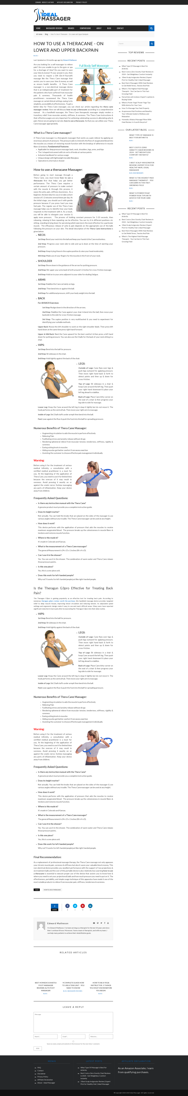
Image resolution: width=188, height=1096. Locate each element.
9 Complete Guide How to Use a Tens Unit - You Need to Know (73, 985)
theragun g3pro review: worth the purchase (58, 601)
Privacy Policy (81, 2)
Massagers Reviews (54, 28)
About (99, 28)
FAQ (39, 1067)
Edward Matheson (70, 60)
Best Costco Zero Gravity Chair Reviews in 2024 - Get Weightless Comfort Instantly (96, 1075)
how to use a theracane (52, 890)
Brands (71, 28)
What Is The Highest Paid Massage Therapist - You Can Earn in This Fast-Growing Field (136, 91)
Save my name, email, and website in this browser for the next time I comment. (73, 1044)
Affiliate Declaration (65, 2)
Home (38, 28)
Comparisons (85, 28)
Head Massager (138, 173)
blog (109, 28)
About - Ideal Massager (46, 1083)
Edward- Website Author (44, 2)
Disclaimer (41, 1074)
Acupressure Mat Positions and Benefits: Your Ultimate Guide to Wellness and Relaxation (137, 113)
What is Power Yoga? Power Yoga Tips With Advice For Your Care (140, 195)
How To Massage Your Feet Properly (135, 108)
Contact (120, 28)
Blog (36, 56)
